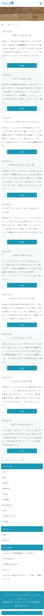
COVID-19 (6, 569)
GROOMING (6, 488)
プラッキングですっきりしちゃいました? (22, 121)
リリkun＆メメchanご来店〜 (22, 381)
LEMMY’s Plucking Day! (22, 35)
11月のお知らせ (8, 558)
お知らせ (6, 540)
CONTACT (22, 613)
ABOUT (4, 477)
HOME (2, 24)
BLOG (4, 534)
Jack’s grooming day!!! (22, 424)
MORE (22, 65)
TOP (3, 472)
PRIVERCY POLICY (9, 516)
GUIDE (4, 510)
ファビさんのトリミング (22, 337)
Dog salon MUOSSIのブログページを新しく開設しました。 (21, 577)
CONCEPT (5, 483)
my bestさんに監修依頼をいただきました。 (20, 553)
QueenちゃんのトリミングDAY (22, 298)
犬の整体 (6, 499)
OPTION (5, 494)
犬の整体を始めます (10, 564)
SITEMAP (5, 521)
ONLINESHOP (7, 505)
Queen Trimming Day (22, 255)
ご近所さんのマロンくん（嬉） (22, 164)
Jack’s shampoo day (22, 78)
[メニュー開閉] (41, 3)
